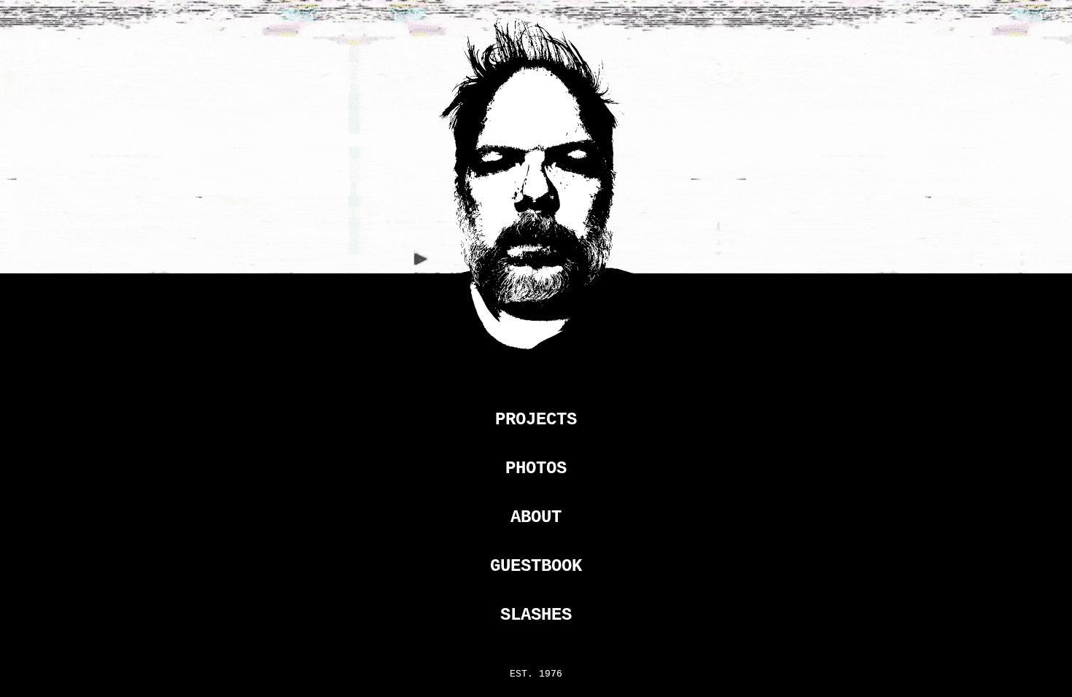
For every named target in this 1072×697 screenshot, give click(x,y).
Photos (536, 468)
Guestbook (536, 566)
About (536, 517)
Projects (536, 419)
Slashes (536, 615)
